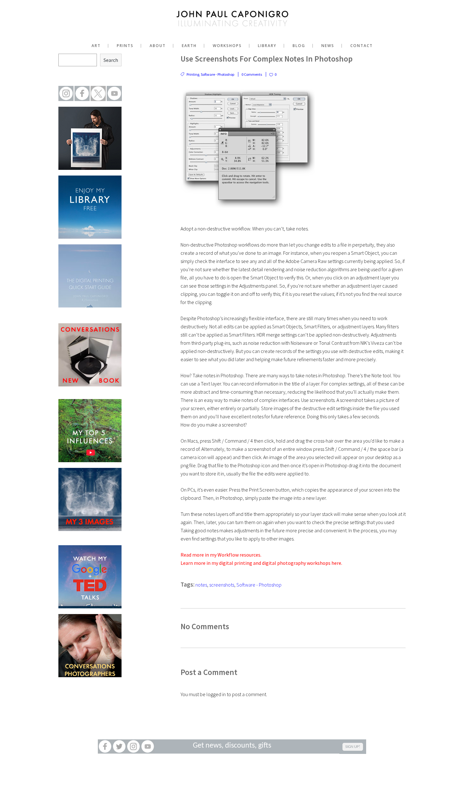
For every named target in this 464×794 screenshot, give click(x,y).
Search (111, 60)
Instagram (133, 746)
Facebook (105, 746)
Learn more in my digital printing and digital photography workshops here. (261, 563)
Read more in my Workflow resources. (221, 555)
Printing (193, 74)
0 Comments (251, 74)
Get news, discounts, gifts (232, 745)
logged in (216, 694)
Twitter (119, 746)
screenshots (221, 585)
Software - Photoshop (217, 74)
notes (201, 585)
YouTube (147, 746)
